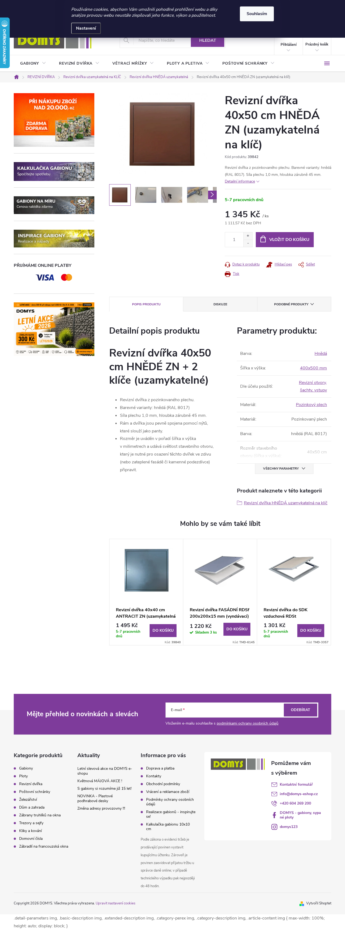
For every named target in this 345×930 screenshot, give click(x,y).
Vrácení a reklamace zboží (167, 791)
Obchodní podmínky (163, 783)
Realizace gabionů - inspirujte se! (170, 814)
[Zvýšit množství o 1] (247, 236)
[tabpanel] (146, 592)
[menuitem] (33, 63)
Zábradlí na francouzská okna (43, 846)
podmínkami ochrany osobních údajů (247, 723)
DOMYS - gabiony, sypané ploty (300, 815)
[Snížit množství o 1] (247, 243)
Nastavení (86, 28)
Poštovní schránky (34, 792)
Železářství (28, 800)
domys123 (289, 826)
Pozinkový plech (311, 405)
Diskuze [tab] (220, 304)
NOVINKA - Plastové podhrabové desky (95, 798)
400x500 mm (313, 368)
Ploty (23, 776)
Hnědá (321, 353)
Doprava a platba (160, 768)
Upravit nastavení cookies (115, 903)
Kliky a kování (30, 831)
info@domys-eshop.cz (299, 793)
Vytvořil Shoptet (318, 903)
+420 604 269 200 (295, 803)
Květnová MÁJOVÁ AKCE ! (99, 781)
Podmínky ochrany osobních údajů (170, 802)
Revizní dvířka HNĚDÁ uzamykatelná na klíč (285, 503)
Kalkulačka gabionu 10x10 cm (168, 826)
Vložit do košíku (289, 240)
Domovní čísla (31, 839)
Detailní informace (240, 181)
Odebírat (300, 709)
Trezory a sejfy (31, 823)
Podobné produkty (291, 304)
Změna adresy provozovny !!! (101, 808)
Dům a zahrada (31, 807)
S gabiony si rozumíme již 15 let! (104, 788)
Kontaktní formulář (296, 784)
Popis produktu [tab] (146, 304)
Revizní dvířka (30, 784)
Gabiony (26, 768)
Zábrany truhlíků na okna (40, 815)
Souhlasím (257, 14)
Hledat (207, 40)
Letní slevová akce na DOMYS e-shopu (104, 771)
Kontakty (153, 776)
